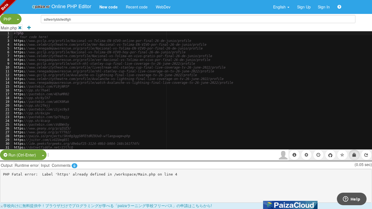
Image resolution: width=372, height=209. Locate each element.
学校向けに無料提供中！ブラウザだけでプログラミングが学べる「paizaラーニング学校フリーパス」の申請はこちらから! (107, 205)
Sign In (324, 7)
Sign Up (304, 7)
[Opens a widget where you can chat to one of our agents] (352, 199)
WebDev (163, 7)
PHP (7, 19)
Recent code (137, 7)
